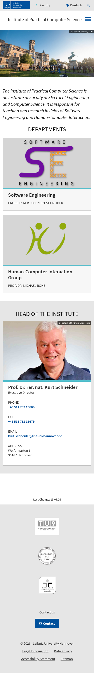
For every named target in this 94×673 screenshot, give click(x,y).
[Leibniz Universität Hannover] (16, 5)
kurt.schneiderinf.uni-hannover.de (35, 436)
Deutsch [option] (76, 5)
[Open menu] (87, 20)
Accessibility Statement (38, 659)
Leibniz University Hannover (53, 643)
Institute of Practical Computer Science (45, 19)
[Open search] (89, 5)
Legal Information (35, 651)
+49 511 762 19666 (21, 407)
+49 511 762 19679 (21, 421)
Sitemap (67, 659)
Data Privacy (63, 651)
